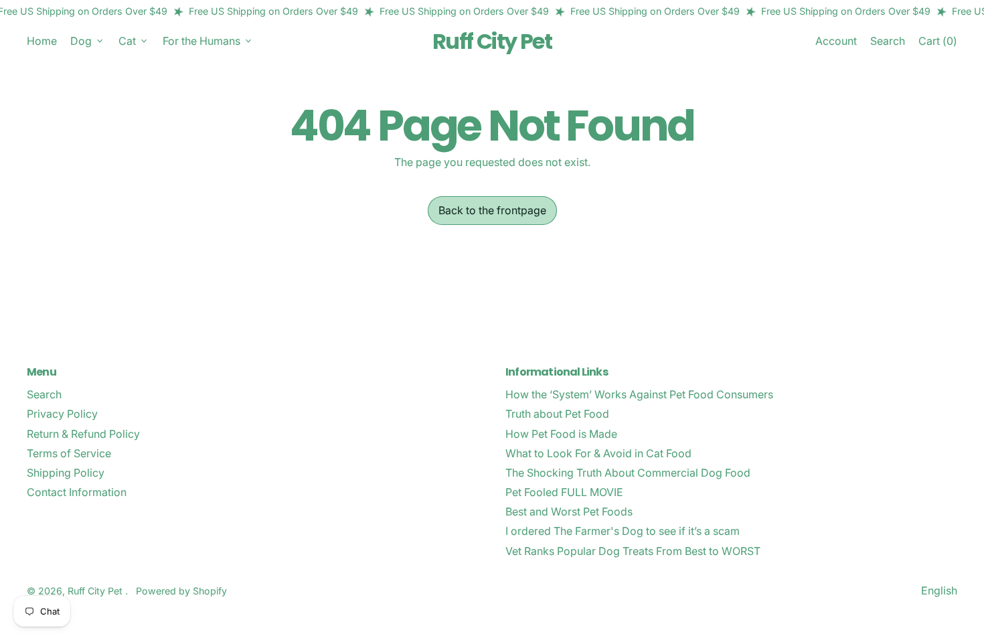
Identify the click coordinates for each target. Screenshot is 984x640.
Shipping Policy (65, 472)
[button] (888, 41)
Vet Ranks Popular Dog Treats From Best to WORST (632, 551)
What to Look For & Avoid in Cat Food (598, 453)
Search (44, 394)
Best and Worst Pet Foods (569, 511)
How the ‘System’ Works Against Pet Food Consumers (639, 394)
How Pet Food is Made (561, 434)
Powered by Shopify (181, 590)
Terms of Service (69, 453)
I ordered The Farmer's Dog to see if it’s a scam (622, 531)
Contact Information (77, 492)
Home (42, 41)
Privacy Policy (62, 413)
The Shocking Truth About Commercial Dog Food (627, 472)
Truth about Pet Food (557, 413)
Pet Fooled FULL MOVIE (564, 492)
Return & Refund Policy (83, 434)
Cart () (937, 44)
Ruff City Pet (492, 41)
